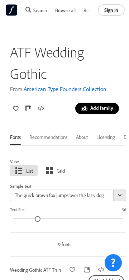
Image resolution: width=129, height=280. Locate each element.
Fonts (15, 137)
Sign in (111, 10)
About (82, 137)
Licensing (105, 137)
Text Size (17, 209)
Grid (61, 171)
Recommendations (48, 137)
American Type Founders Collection (65, 89)
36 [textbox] (124, 209)
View (14, 161)
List (29, 171)
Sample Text (21, 186)
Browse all (65, 10)
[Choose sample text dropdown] (119, 195)
